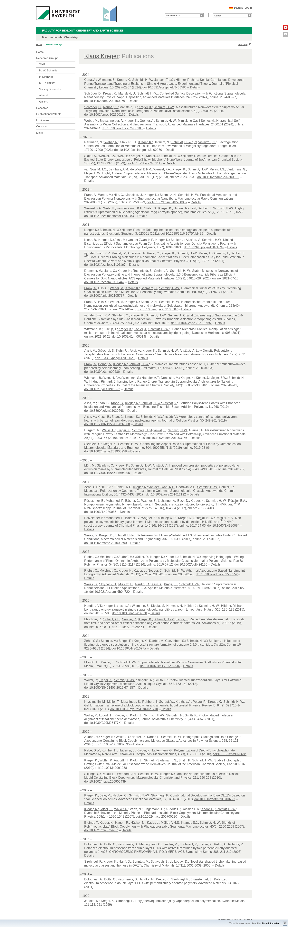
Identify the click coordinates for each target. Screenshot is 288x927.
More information (271, 923)
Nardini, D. (142, 584)
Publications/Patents (48, 113)
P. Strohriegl (46, 76)
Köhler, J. (152, 156)
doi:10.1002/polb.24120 (190, 564)
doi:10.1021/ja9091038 (111, 767)
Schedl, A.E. (111, 619)
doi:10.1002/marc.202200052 (167, 202)
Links (39, 132)
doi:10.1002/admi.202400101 (122, 128)
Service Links (173, 15)
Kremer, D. (105, 239)
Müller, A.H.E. (170, 822)
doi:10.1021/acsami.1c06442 (104, 282)
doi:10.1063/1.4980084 (223, 525)
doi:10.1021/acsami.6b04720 (109, 591)
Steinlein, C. (120, 315)
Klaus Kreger (101, 56)
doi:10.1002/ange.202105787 (157, 309)
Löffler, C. (106, 809)
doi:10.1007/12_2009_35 (112, 744)
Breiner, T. (91, 822)
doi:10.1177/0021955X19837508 (107, 424)
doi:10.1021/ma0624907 (101, 830)
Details (195, 87)
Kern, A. (156, 584)
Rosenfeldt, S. (142, 270)
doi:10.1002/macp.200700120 (156, 816)
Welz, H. (123, 156)
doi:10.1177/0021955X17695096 (107, 473)
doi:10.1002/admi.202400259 (104, 101)
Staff (42, 64)
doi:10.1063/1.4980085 (100, 511)
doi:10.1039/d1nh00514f (129, 336)
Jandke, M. (170, 844)
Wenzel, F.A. (107, 156)
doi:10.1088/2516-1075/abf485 (181, 233)
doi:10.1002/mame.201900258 (105, 451)
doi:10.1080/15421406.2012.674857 (109, 687)
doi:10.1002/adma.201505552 (217, 574)
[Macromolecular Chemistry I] (107, 14)
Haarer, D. (138, 737)
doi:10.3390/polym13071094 (204, 247)
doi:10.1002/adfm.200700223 (214, 799)
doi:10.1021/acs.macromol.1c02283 (109, 216)
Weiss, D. (108, 430)
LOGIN (248, 8)
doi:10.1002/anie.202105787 (104, 295)
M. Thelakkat (47, 82)
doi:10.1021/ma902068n (229, 754)
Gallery (43, 101)
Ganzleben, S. (175, 640)
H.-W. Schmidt (48, 70)
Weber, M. (91, 120)
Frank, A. (90, 194)
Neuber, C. (110, 107)
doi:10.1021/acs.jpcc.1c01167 (105, 264)
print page (242, 44)
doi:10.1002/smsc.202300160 (104, 114)
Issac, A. (124, 605)
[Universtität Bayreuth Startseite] (58, 13)
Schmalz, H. (168, 194)
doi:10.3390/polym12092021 (115, 358)
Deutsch (238, 8)
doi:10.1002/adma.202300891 (218, 177)
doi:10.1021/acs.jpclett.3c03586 (164, 87)
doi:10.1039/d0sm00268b (102, 371)
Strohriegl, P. (160, 795)
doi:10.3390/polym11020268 (104, 410)
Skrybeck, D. (108, 584)
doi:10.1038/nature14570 (129, 613)
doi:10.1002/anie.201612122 (166, 494)
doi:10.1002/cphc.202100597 (191, 323)
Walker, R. (142, 557)
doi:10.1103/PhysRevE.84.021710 (134, 709)
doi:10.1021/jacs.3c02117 (144, 163)
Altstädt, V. (193, 239)
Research (42, 107)
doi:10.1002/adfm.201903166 (166, 438)
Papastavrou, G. (205, 142)
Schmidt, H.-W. (142, 79)
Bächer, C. (132, 500)
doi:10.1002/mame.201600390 (105, 543)
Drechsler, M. (170, 377)
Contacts (41, 126)
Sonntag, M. (140, 861)
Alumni (43, 95)
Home (39, 44)
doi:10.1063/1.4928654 (128, 627)
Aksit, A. (135, 350)
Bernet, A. (105, 364)
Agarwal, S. (158, 430)
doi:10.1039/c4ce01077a (128, 648)
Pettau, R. (199, 701)
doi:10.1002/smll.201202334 (160, 666)
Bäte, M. (105, 795)
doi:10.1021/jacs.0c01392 (102, 389)
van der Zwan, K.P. (130, 208)
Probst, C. (91, 557)
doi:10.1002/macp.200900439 (105, 781)
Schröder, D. (92, 93)
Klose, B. (90, 239)
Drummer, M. (93, 270)
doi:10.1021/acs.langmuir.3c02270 (138, 149)
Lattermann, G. (162, 750)
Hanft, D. (125, 861)
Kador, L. (172, 557)
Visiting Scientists (50, 89)
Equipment (43, 120)
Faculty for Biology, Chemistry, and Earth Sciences (82, 30)
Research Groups (54, 44)
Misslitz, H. (125, 584)
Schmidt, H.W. (212, 239)
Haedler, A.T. (150, 377)
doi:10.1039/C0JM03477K (102, 722)
